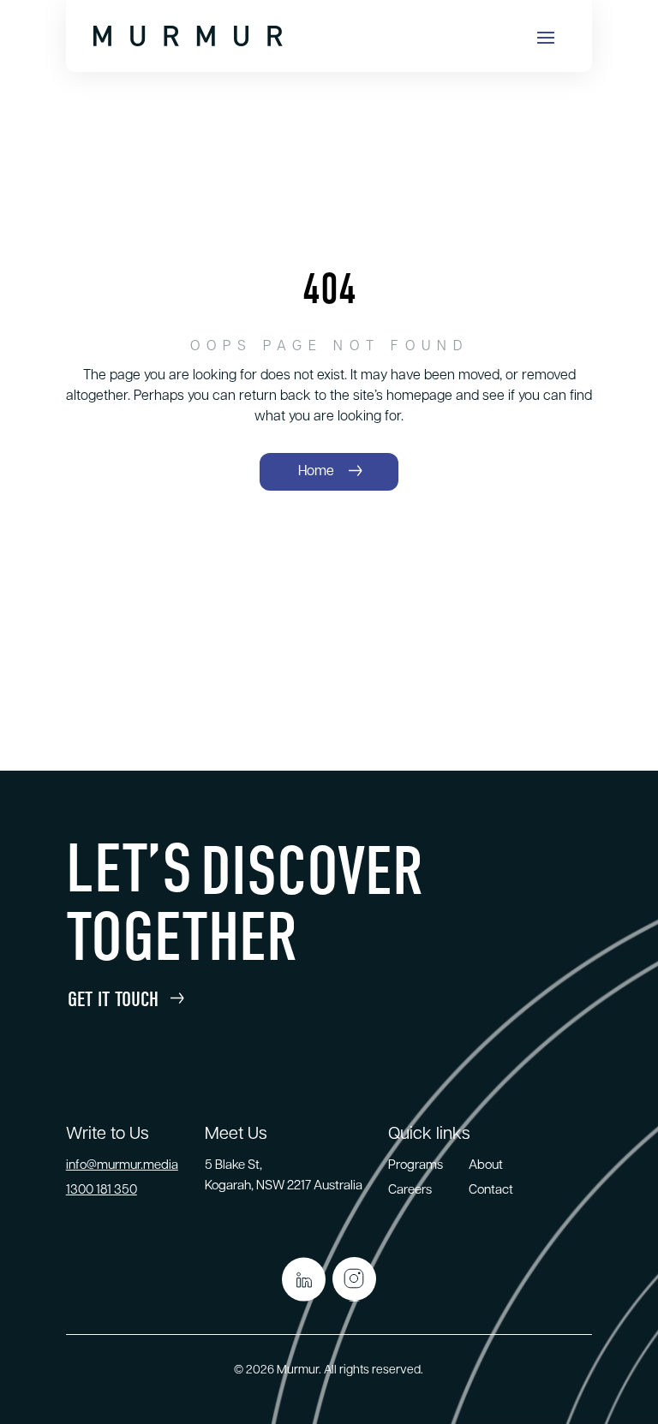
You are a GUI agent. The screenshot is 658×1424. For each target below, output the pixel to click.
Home (316, 472)
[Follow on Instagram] (354, 1279)
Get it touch (113, 999)
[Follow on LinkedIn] (304, 1279)
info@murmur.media (122, 1165)
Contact (491, 1190)
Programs (415, 1165)
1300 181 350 (101, 1190)
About (486, 1165)
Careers (410, 1190)
